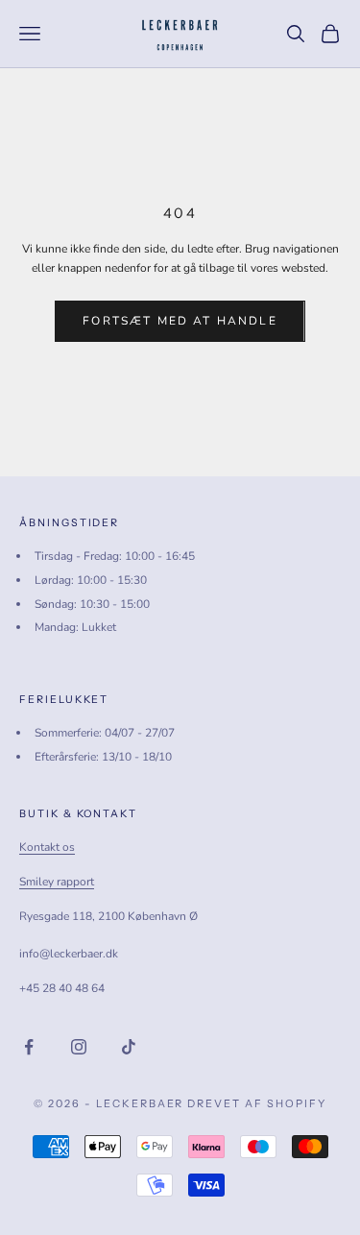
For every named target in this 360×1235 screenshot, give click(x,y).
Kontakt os (47, 847)
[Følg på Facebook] (28, 1046)
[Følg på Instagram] (78, 1046)
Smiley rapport (56, 881)
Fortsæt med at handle (179, 320)
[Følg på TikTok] (128, 1046)
